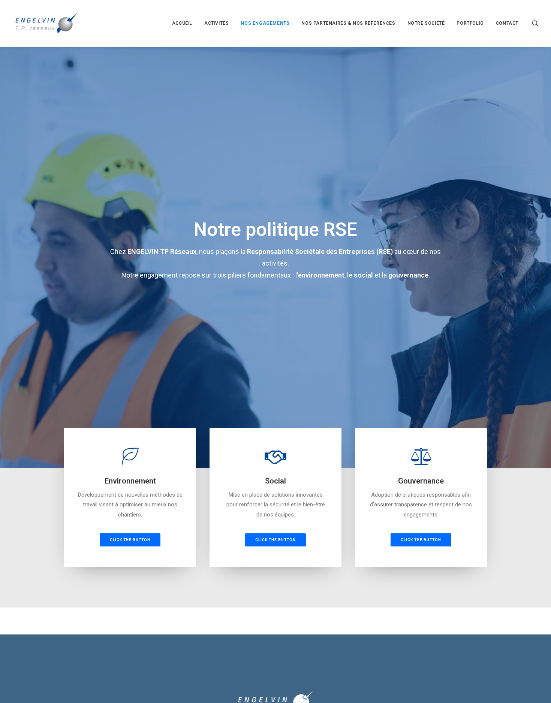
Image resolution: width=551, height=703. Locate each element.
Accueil (182, 23)
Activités (216, 23)
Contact (507, 23)
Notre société (426, 23)
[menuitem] (182, 23)
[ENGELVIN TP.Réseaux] (46, 23)
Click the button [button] (130, 540)
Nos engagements (265, 23)
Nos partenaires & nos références (348, 23)
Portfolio (470, 23)
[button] (535, 23)
